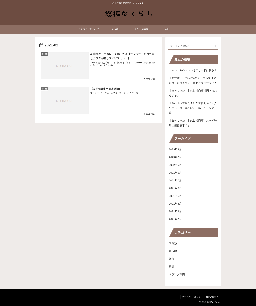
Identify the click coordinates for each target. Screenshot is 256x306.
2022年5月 (175, 165)
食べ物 (173, 251)
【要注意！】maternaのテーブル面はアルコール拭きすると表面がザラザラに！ (193, 80)
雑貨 (171, 258)
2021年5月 (175, 195)
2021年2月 (175, 219)
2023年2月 (175, 157)
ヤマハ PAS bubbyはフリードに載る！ (193, 70)
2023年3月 (175, 149)
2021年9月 (175, 172)
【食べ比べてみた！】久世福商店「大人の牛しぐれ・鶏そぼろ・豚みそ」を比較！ (193, 108)
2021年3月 (175, 211)
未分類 (173, 243)
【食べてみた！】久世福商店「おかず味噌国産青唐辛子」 (193, 123)
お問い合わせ (212, 297)
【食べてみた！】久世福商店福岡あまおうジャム (193, 93)
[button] (215, 46)
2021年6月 (175, 188)
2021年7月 (175, 180)
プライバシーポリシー (192, 297)
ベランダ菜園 (177, 274)
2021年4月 (175, 203)
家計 (171, 266)
